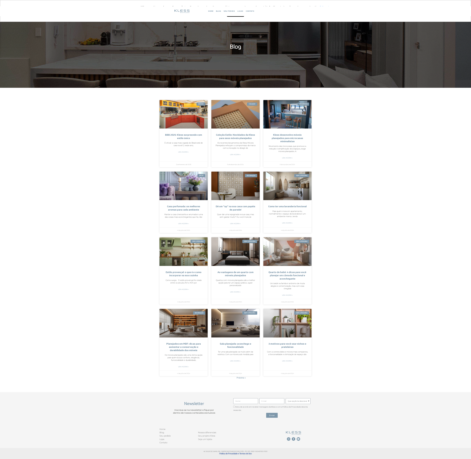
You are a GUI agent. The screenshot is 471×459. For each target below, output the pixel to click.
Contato (250, 11)
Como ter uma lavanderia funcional (287, 206)
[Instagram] (288, 439)
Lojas (240, 11)
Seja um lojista (205, 439)
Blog (218, 11)
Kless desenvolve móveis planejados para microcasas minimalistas (287, 138)
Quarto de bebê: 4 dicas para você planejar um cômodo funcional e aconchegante (287, 275)
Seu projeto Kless (206, 436)
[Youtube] (298, 439)
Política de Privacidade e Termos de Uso (235, 454)
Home (211, 11)
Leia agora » (183, 152)
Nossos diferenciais (207, 432)
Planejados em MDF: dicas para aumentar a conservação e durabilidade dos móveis (183, 347)
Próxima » (241, 378)
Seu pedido (229, 11)
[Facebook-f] (293, 439)
